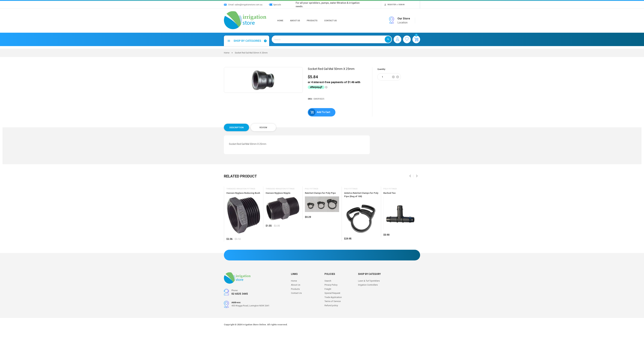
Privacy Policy (331, 285)
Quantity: (381, 69)
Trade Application (333, 297)
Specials (277, 5)
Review (263, 127)
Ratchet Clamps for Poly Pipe (320, 193)
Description (236, 127)
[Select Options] (229, 249)
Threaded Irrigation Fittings (240, 189)
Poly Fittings (311, 189)
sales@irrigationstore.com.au (248, 5)
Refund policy (331, 305)
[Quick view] (237, 249)
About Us (295, 20)
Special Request (332, 293)
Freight (328, 289)
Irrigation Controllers (368, 285)
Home (280, 20)
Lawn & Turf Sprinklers (369, 281)
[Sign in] (397, 39)
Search (328, 281)
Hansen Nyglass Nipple (278, 193)
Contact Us (330, 20)
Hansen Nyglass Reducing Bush (243, 193)
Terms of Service (333, 301)
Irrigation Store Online (254, 324)
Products (312, 20)
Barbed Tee (389, 193)
